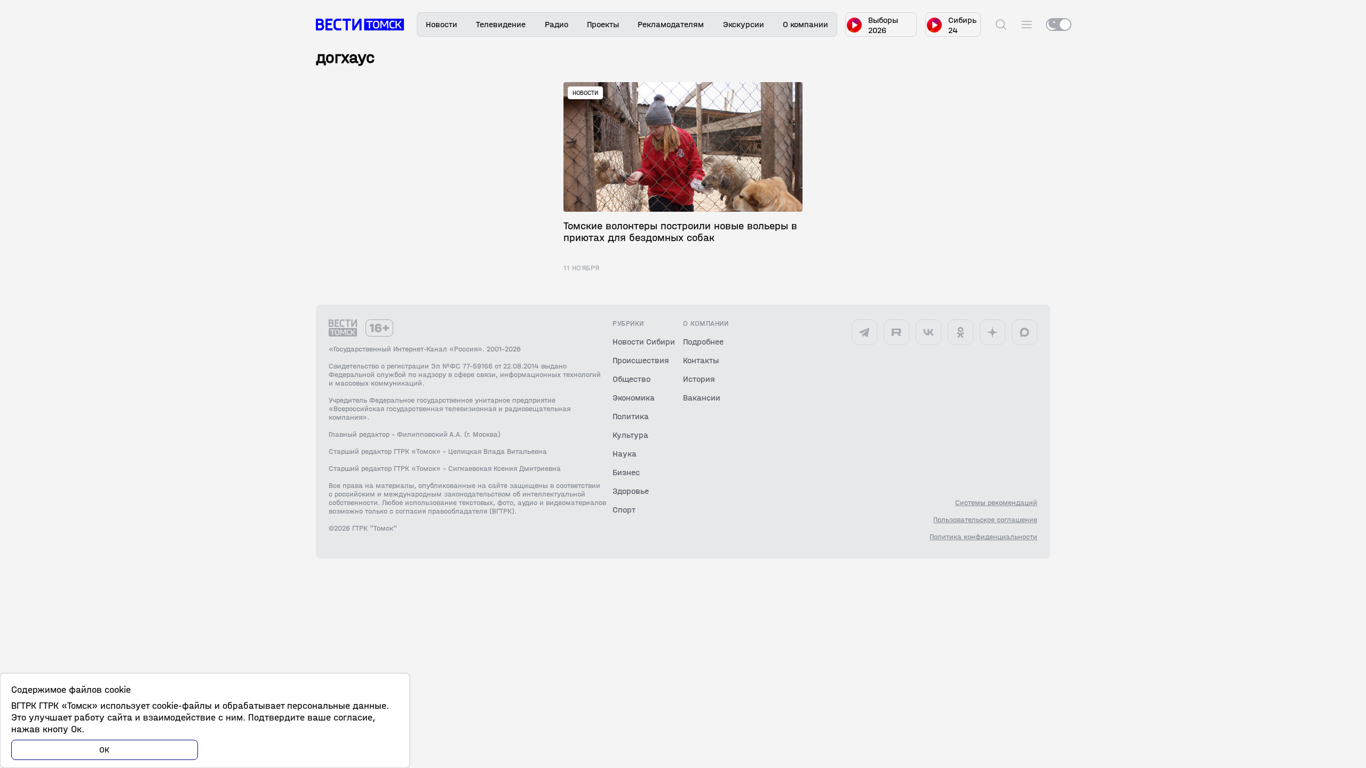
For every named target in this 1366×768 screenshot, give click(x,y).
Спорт (624, 510)
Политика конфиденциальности (983, 537)
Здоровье (631, 491)
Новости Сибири (644, 342)
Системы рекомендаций (996, 503)
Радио (556, 24)
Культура (630, 435)
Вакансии (701, 398)
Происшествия (641, 360)
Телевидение (501, 24)
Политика (631, 416)
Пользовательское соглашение (985, 520)
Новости (441, 24)
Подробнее (703, 342)
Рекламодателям (671, 24)
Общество (631, 379)
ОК (104, 750)
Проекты (603, 24)
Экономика (634, 398)
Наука (625, 454)
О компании (805, 24)
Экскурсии (743, 24)
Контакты (701, 360)
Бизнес (626, 472)
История (699, 379)
